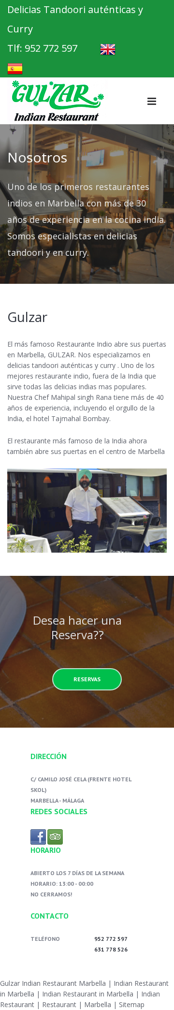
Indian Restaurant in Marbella (86, 993)
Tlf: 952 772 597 (42, 48)
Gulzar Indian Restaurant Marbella (53, 983)
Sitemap (132, 1004)
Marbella (97, 1004)
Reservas (87, 679)
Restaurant (59, 1004)
